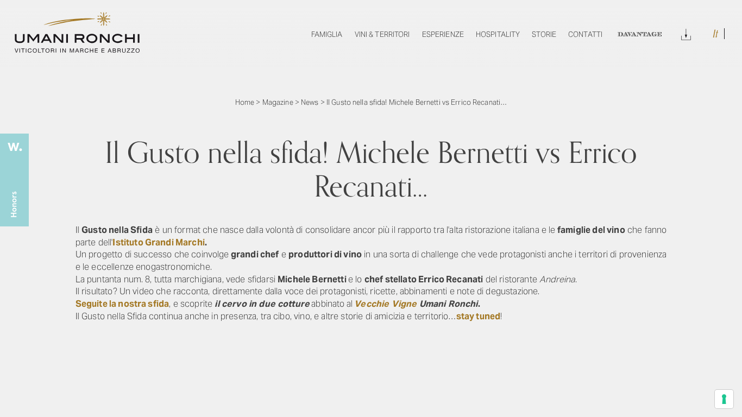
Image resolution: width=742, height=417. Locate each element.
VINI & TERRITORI (382, 34)
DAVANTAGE (639, 34)
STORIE (544, 34)
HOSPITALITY (498, 34)
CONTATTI (585, 34)
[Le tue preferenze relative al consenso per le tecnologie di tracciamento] (724, 399)
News (310, 102)
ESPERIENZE (443, 34)
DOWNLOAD (686, 32)
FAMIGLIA (327, 34)
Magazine (277, 102)
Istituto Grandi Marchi (158, 242)
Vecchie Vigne (385, 303)
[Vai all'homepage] (77, 49)
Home (245, 102)
